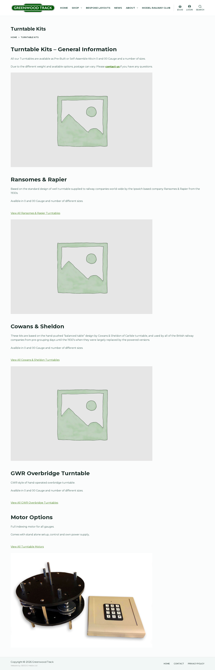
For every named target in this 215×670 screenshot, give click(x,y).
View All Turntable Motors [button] (27, 546)
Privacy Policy (196, 663)
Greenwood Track (43, 661)
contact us (112, 66)
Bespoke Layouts (98, 7)
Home (64, 7)
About (130, 7)
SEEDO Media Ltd (29, 665)
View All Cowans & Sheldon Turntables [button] (35, 359)
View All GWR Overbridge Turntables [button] (34, 502)
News (118, 7)
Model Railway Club (156, 7)
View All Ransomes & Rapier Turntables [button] (35, 213)
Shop (75, 7)
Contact (179, 663)
